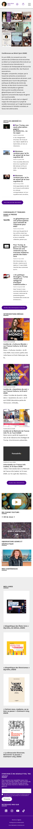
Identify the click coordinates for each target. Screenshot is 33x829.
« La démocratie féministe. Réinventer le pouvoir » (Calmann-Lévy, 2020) (14, 755)
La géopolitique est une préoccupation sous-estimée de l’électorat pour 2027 (21, 222)
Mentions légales (16, 820)
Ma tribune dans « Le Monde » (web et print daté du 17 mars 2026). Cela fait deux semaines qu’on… (20, 265)
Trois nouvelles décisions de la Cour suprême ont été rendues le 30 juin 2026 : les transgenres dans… (21, 166)
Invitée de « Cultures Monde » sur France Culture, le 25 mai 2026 (15, 346)
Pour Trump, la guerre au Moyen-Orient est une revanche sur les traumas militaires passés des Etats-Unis (21, 250)
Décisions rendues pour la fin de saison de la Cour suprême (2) (21, 154)
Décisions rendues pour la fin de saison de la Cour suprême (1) (21, 178)
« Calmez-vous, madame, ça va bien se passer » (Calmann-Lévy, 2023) (16, 711)
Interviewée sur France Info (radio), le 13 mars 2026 (14, 465)
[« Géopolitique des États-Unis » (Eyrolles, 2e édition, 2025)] (16, 606)
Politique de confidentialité (16, 822)
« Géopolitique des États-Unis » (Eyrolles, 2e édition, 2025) (16, 627)
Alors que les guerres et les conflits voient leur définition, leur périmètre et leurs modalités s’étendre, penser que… (21, 235)
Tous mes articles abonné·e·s (12, 202)
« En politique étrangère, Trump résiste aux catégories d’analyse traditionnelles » (20, 279)
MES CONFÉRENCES (10, 569)
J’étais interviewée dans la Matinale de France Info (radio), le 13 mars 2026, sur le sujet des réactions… (16, 471)
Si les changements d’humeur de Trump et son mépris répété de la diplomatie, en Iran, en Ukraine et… (20, 142)
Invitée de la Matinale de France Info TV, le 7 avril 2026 (16, 432)
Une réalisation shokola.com (16, 825)
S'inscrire (7, 799)
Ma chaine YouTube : (11, 512)
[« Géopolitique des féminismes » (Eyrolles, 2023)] (16, 648)
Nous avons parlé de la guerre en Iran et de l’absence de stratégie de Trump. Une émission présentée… (16, 437)
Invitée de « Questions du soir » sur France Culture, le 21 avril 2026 (16, 391)
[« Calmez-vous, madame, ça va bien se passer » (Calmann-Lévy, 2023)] (16, 689)
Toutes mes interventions (16, 483)
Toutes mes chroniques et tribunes (14, 307)
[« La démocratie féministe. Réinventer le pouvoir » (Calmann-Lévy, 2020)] (16, 733)
